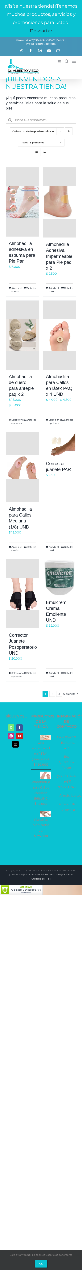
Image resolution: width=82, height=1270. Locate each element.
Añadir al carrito (16, 290)
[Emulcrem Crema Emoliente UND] (59, 577)
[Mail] (15, 744)
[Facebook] (19, 727)
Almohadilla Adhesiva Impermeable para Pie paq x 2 (59, 256)
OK (41, 1263)
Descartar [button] (41, 31)
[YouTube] (19, 736)
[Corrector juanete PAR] (59, 444)
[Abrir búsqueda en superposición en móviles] (41, 120)
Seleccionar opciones (16, 421)
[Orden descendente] (68, 131)
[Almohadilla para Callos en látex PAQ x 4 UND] (59, 335)
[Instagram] (11, 736)
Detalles (31, 288)
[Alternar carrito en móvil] (59, 61)
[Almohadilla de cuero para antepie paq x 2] (22, 335)
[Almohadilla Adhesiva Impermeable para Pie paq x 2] (59, 202)
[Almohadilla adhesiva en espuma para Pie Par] (22, 202)
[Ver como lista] (44, 152)
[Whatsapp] (11, 727)
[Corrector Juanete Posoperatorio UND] (22, 594)
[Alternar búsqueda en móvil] (66, 61)
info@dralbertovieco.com (41, 43)
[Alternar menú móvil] (74, 61)
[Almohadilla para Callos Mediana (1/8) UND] (22, 467)
